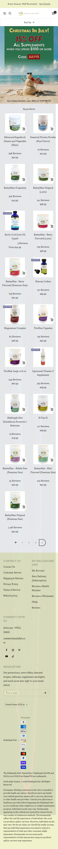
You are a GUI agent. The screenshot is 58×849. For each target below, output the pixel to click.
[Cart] (53, 13)
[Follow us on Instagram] (13, 650)
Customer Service (12, 572)
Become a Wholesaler (43, 596)
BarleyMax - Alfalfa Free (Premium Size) (15, 470)
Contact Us (9, 567)
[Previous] (16, 542)
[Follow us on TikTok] (13, 656)
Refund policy (10, 595)
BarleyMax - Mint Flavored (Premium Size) (43, 470)
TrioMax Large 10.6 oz (15, 371)
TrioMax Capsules (43, 328)
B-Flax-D (43, 418)
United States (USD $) (15, 705)
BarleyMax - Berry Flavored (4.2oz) (43, 236)
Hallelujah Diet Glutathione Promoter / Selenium (15, 422)
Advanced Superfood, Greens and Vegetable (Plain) (15, 141)
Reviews (36, 608)
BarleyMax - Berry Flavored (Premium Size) (15, 283)
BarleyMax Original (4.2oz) (43, 190)
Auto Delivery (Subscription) (39, 578)
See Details (44, 4)
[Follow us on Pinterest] (19, 650)
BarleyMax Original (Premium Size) (15, 517)
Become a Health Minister (40, 588)
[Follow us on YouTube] (6, 656)
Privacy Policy (10, 584)
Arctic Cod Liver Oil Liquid (15, 236)
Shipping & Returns (13, 578)
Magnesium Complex (15, 328)
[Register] (45, 693)
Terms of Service (11, 590)
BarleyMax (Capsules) (15, 188)
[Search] (10, 13)
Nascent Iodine (43, 281)
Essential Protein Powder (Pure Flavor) (43, 139)
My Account (38, 570)
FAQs (35, 602)
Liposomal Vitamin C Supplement (43, 373)
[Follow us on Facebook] (6, 650)
